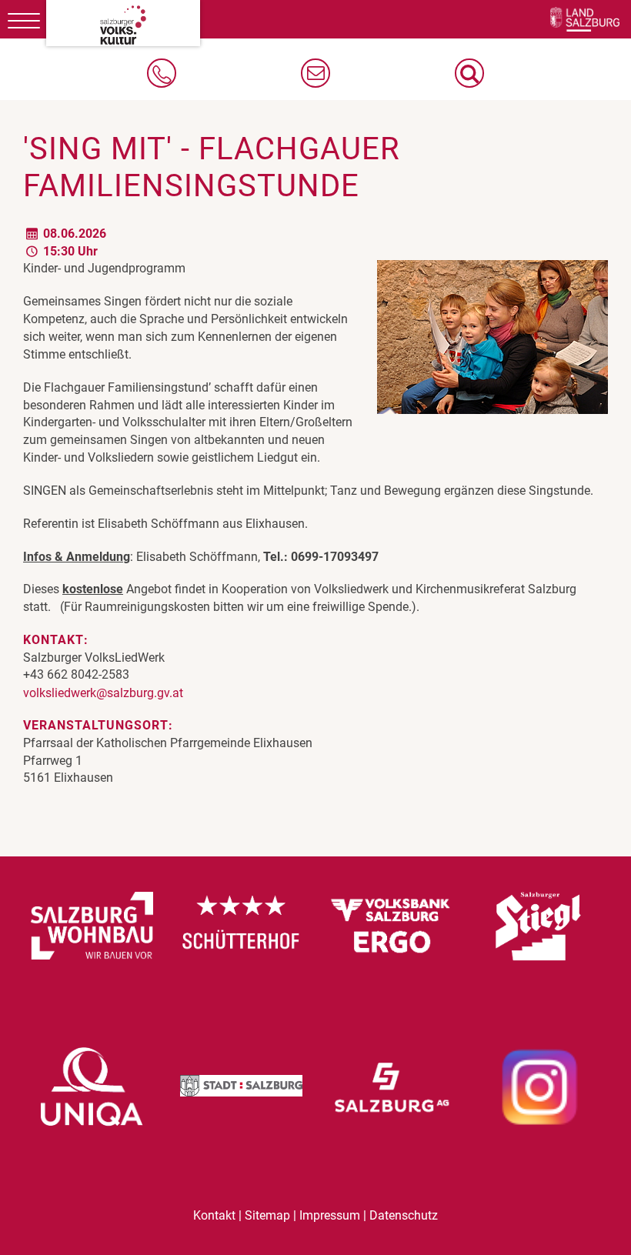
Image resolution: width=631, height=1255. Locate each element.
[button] (469, 73)
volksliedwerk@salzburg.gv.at (103, 693)
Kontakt (214, 1216)
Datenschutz (403, 1216)
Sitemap (267, 1216)
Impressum (329, 1216)
